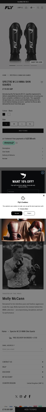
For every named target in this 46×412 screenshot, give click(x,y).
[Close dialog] (42, 172)
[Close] (44, 195)
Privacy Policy (24, 209)
